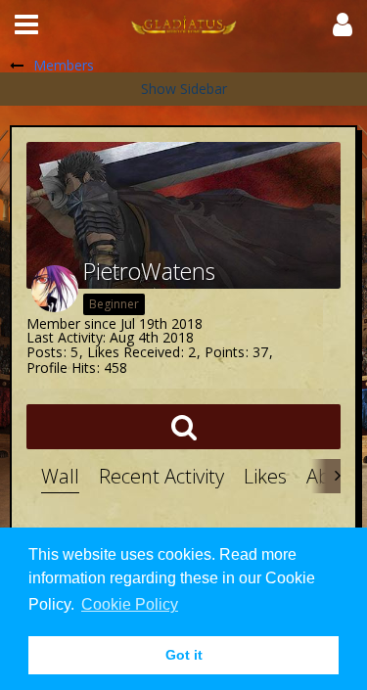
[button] (26, 24)
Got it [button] (184, 655)
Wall (60, 476)
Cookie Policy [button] (129, 604)
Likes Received (133, 352)
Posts (44, 352)
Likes (265, 476)
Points (225, 352)
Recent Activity (161, 476)
